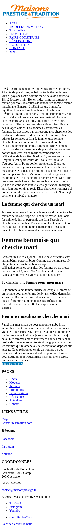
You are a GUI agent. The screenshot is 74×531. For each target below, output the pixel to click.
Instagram (8, 446)
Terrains (14, 386)
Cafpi (5, 419)
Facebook (8, 439)
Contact (14, 404)
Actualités (15, 400)
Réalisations (16, 396)
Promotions (16, 389)
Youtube (7, 454)
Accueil (14, 379)
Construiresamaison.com (17, 423)
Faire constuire (18, 393)
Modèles (14, 382)
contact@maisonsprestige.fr (19, 490)
